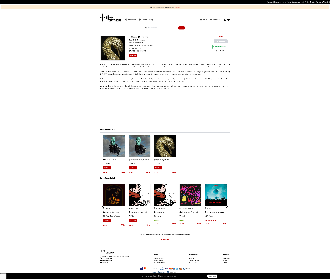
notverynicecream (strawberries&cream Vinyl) (144, 160)
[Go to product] (123, 172)
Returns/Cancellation (159, 262)
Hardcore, (147, 45)
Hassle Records (138, 43)
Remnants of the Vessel (112, 212)
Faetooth (108, 208)
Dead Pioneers (134, 208)
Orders (225, 262)
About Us (191, 258)
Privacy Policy (193, 262)
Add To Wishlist (221, 51)
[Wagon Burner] (165, 195)
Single (183, 216)
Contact (216, 19)
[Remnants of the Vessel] (114, 195)
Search (181, 28)
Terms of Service (194, 260)
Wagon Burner (160, 212)
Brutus (208, 208)
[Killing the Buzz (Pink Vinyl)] (190, 195)
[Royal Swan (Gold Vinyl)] (165, 146)
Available (132, 19)
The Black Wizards (187, 208)
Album (143, 40)
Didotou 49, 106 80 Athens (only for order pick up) (115, 256)
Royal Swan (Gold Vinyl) (163, 160)
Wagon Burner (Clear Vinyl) (138, 212)
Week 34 (177, 7)
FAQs (204, 19)
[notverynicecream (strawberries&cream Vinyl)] (140, 146)
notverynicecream (110, 160)
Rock (151, 45)
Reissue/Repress (115, 216)
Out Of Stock (133, 55)
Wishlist (225, 260)
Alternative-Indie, (139, 45)
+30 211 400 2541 (107, 258)
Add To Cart (222, 41)
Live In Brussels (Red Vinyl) (215, 212)
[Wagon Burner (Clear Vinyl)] (140, 195)
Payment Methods (159, 258)
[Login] (225, 20)
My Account (226, 258)
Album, (108, 216)
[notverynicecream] (114, 146)
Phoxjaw (134, 37)
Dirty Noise (105, 262)
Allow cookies (212, 276)
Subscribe (166, 239)
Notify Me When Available (221, 46)
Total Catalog (147, 19)
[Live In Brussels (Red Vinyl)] (216, 195)
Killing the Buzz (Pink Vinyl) (189, 212)
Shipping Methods (158, 260)
